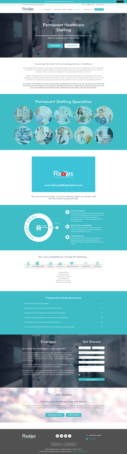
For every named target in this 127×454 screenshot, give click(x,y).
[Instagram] (61, 436)
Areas (79, 451)
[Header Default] (28, 9)
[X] (69, 436)
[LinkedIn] (65, 436)
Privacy (74, 451)
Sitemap (85, 451)
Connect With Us (91, 380)
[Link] (23, 115)
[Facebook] (57, 436)
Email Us (92, 439)
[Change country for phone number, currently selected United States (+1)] (80, 357)
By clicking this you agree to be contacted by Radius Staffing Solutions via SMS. (92, 375)
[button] (52, 9)
